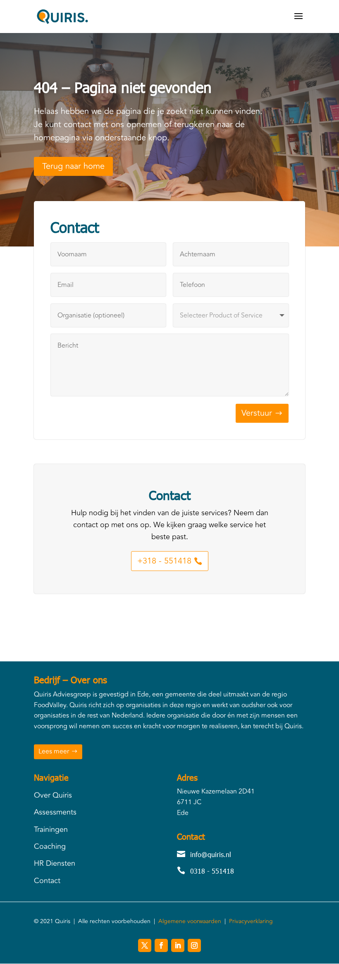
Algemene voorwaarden (189, 921)
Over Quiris (53, 795)
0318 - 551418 (212, 871)
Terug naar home (73, 166)
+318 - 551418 (164, 560)
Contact (47, 880)
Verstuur (256, 413)
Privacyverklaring (251, 921)
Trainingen (51, 829)
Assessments (55, 812)
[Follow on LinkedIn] (177, 945)
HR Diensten (54, 863)
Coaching (50, 846)
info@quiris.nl (210, 854)
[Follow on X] (144, 945)
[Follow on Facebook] (161, 945)
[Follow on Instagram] (194, 945)
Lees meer (53, 751)
